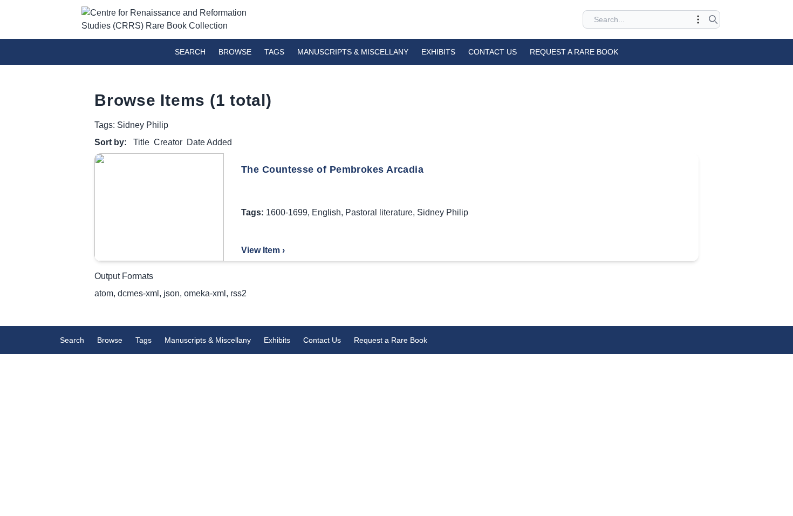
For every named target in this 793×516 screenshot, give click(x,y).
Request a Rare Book (574, 51)
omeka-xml (205, 293)
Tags (274, 51)
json (171, 293)
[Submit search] (713, 19)
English (326, 212)
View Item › (263, 250)
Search (190, 51)
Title (141, 142)
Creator (168, 142)
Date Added (209, 142)
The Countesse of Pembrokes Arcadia (332, 169)
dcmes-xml (138, 293)
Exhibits (438, 51)
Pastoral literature (379, 212)
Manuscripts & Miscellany (352, 51)
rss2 (238, 293)
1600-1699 (286, 212)
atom (103, 293)
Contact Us (492, 51)
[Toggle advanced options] (698, 19)
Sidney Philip (442, 212)
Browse (234, 51)
